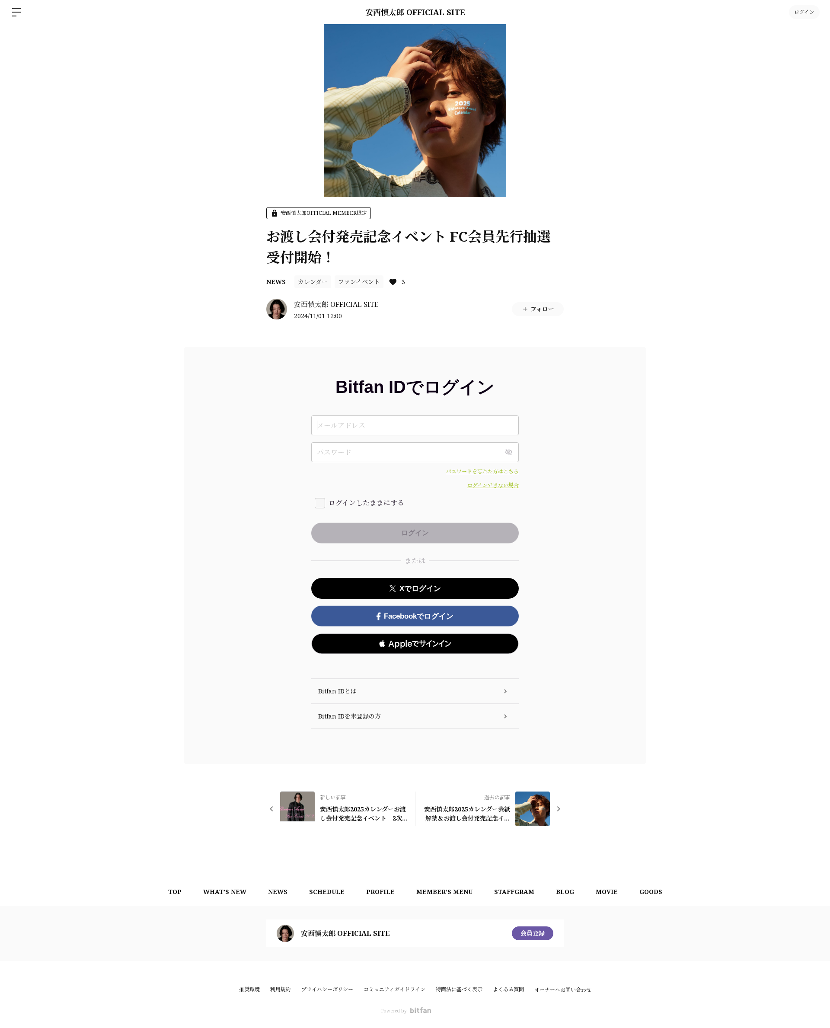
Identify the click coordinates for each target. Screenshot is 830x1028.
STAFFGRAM (514, 892)
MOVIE (607, 892)
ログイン (804, 12)
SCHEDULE (327, 892)
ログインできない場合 (493, 485)
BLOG (565, 892)
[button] (415, 643)
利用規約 (280, 989)
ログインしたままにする (366, 503)
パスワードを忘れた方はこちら (482, 471)
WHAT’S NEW (224, 892)
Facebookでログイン (418, 616)
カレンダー (313, 282)
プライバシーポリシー (327, 989)
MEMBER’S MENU (444, 892)
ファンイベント (359, 282)
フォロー (542, 309)
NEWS (276, 282)
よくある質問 (508, 989)
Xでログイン (420, 588)
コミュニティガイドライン (394, 989)
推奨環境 (249, 989)
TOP (175, 892)
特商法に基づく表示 (459, 989)
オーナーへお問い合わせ (562, 990)
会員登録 (532, 933)
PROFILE (380, 892)
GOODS (650, 892)
